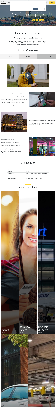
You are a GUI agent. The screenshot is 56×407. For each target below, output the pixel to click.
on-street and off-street (16, 96)
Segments (9, 2)
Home (2, 28)
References (5, 28)
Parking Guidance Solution (9, 146)
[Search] (46, 2)
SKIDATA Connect (26, 41)
